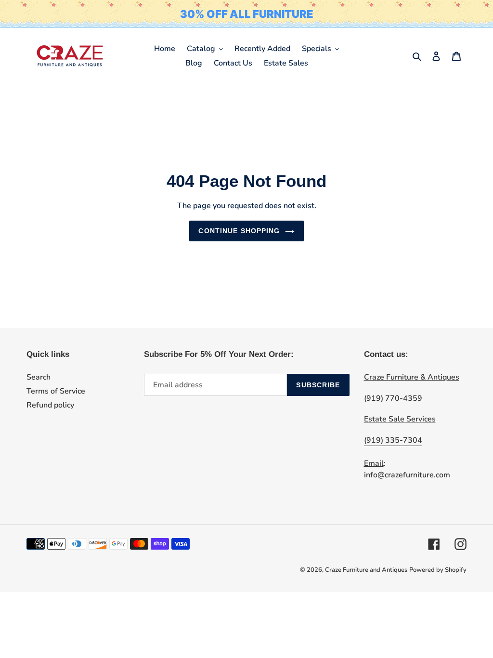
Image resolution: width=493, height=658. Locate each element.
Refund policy (50, 405)
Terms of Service (55, 391)
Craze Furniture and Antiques (366, 570)
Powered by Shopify (438, 570)
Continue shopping (239, 231)
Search (38, 377)
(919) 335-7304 (393, 440)
